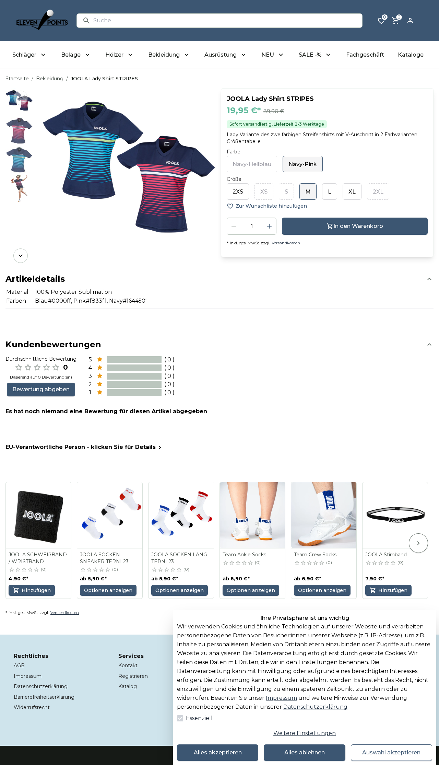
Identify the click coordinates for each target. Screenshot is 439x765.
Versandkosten (286, 242)
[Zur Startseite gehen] (42, 20)
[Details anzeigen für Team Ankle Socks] (253, 515)
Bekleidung (49, 79)
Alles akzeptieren (218, 752)
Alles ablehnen (304, 752)
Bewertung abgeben (41, 389)
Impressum (281, 698)
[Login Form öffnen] (410, 20)
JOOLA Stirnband (386, 555)
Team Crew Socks (315, 555)
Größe (234, 179)
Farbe (233, 152)
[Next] (20, 256)
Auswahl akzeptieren (391, 752)
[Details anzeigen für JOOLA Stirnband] (395, 515)
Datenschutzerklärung (315, 707)
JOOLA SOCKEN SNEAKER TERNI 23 (104, 558)
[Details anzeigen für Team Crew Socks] (324, 515)
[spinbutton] (252, 226)
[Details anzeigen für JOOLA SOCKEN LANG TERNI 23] (181, 515)
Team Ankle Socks (244, 555)
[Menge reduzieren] (234, 226)
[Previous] (20, 98)
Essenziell (199, 718)
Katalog (127, 686)
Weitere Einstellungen (304, 733)
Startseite (17, 79)
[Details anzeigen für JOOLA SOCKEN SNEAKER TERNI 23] (110, 515)
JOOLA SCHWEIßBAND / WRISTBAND (38, 558)
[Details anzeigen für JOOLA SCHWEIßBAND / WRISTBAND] (39, 515)
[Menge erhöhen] (269, 226)
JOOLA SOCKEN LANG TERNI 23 (179, 558)
